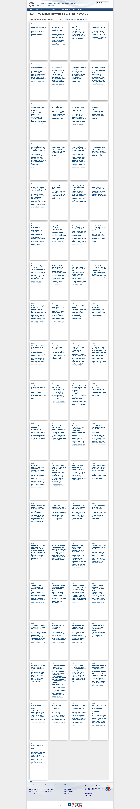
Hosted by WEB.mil (60, 805)
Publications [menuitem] (65, 9)
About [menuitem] (36, 9)
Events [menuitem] (80, 9)
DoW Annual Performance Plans (50, 784)
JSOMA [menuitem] (58, 9)
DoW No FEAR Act (33, 793)
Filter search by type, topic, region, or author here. (75, 19)
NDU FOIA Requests (68, 784)
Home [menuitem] (31, 9)
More (31, 781)
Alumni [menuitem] (73, 9)
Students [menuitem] (43, 9)
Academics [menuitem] (51, 9)
